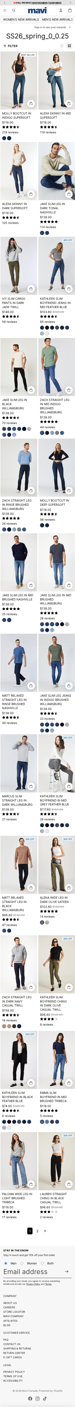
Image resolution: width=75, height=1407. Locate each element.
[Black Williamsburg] (24, 429)
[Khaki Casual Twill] (9, 1026)
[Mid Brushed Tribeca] (42, 1121)
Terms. (48, 1284)
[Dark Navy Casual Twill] (19, 1026)
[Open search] (13, 10)
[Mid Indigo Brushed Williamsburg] (42, 433)
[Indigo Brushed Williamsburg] (9, 429)
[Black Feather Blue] (47, 327)
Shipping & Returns (17, 1348)
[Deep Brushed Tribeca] (57, 1121)
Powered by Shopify (50, 1390)
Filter (13, 46)
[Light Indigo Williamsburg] (14, 435)
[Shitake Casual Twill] (4, 1026)
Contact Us (12, 1344)
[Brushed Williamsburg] (4, 435)
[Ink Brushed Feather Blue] (42, 327)
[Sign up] (67, 1271)
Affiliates (10, 1320)
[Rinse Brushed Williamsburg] (47, 433)
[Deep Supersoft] (4, 138)
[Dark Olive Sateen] (42, 922)
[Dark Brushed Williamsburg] (9, 435)
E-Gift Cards (12, 1357)
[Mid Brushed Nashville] (47, 233)
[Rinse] (62, 327)
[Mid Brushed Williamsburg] (14, 429)
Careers (9, 1307)
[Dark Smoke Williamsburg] (4, 429)
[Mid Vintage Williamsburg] (62, 433)
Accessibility (13, 1380)
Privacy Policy (33, 1284)
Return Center (14, 1352)
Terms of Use (12, 1376)
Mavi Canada (30, 1390)
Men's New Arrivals (57, 19)
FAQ (5, 1339)
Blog (6, 1325)
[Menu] (5, 10)
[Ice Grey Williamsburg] (29, 429)
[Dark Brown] (14, 1026)
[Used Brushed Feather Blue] (57, 327)
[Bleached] (42, 333)
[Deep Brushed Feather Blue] (52, 327)
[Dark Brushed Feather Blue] (67, 327)
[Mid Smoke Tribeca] (52, 1121)
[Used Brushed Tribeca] (47, 1121)
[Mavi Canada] (37, 10)
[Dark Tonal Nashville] (42, 233)
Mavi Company (13, 1316)
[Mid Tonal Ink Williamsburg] (19, 429)
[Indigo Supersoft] (9, 138)
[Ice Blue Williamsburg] (52, 433)
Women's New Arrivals (21, 19)
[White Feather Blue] (47, 333)
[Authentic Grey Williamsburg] (57, 433)
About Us (10, 1303)
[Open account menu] (60, 10)
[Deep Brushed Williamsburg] (9, 931)
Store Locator (14, 1311)
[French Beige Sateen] (47, 922)
